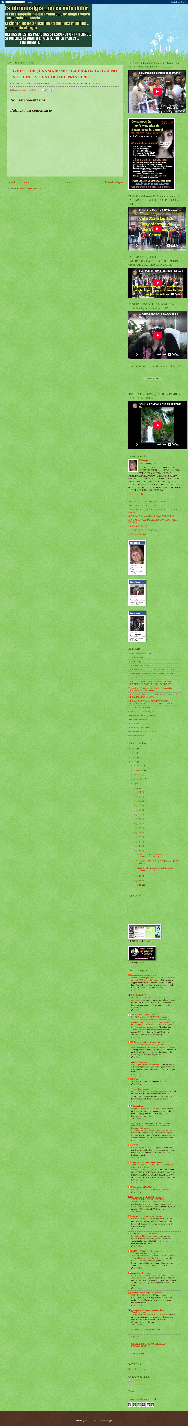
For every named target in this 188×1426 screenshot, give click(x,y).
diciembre (138, 765)
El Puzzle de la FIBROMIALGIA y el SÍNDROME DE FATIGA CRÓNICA (148, 1198)
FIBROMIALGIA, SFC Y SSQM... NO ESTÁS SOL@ (151, 669)
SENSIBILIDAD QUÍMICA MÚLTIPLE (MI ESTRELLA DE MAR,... (154, 510)
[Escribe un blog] (46, 90)
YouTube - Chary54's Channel (144, 1233)
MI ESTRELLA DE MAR (143, 1014)
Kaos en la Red (137, 1353)
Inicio (68, 182)
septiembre (139, 779)
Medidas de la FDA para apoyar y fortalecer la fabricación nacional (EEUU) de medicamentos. (153, 978)
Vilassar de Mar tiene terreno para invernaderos (149, 1314)
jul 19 (138, 841)
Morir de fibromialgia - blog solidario (147, 1292)
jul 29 (138, 800)
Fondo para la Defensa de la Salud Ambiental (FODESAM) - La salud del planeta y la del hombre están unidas (150, 1125)
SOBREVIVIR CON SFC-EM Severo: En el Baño (150, 1201)
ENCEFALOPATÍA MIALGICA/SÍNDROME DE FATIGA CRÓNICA (153, 521)
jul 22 (138, 828)
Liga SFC (135, 1336)
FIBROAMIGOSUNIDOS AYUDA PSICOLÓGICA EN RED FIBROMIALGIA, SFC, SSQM (154, 695)
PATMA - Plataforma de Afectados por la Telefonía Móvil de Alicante (149, 1252)
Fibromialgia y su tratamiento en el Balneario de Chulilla (151, 673)
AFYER (134, 1145)
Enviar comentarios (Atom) (30, 188)
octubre (137, 774)
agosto (137, 783)
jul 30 (138, 796)
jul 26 (138, 809)
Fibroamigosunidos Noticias (143, 1187)
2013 (134, 748)
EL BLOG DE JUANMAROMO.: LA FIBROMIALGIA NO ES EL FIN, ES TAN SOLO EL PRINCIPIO (63, 74)
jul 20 (138, 836)
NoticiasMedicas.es (136, 1369)
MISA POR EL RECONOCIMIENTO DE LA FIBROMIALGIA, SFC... (155, 869)
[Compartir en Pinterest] (54, 90)
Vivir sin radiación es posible (140, 653)
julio (136, 788)
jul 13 (138, 880)
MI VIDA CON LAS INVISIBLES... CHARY (147, 501)
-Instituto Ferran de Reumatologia (142, 731)
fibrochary (132, 677)
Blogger (109, 1420)
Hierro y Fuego (134, 661)
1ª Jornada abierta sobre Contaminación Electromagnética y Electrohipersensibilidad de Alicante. (153, 1256)
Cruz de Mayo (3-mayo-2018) (142, 1147)
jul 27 (138, 805)
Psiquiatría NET (138, 994)
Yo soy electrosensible (140, 1088)
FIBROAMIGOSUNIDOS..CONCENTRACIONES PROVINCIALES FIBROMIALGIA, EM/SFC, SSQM (150, 682)
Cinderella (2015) (138, 1218)
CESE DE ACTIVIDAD (140, 1295)
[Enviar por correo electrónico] (43, 90)
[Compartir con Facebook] (51, 90)
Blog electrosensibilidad (138, 719)
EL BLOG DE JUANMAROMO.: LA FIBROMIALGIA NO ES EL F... (151, 855)
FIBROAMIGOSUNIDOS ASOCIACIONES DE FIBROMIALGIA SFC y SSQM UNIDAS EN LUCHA (151, 702)
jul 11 (138, 884)
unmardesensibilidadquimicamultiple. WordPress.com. (147, 1311)
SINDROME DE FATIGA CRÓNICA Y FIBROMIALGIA (149, 1344)
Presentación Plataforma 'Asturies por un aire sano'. (151, 1189)
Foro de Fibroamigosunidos (139, 665)
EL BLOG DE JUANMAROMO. (145, 1329)
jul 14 (138, 875)
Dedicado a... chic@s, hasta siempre (145, 1236)
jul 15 (138, 850)
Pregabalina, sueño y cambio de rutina (146, 1108)
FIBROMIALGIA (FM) (138, 526)
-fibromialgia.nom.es (136, 735)
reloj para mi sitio (141, 1384)
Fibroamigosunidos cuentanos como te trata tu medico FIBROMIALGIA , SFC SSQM (150, 689)
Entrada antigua (114, 182)
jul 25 (138, 814)
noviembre (138, 770)
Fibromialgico (137, 1106)
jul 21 (138, 832)
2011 (134, 757)
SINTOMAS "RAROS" (138, 534)
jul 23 (138, 823)
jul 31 (138, 791)
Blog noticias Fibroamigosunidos (141, 715)
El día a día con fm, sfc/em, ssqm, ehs (147, 1042)
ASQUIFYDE (134, 723)
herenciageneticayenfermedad (144, 975)
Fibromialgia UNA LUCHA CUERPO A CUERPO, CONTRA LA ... (157, 862)
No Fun (134, 1079)
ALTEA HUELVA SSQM (139, 727)
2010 (134, 761)
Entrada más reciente (19, 182)
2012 (134, 752)
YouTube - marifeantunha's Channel (147, 1162)
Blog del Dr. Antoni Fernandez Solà (146, 1216)
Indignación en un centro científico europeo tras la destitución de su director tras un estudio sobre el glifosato (153, 1045)
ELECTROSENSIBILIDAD (140, 707)
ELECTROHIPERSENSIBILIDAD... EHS (146, 530)
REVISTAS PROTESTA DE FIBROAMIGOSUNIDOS (151, 515)
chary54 (145, 460)
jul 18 (138, 845)
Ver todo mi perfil (135, 493)
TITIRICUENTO (135, 657)
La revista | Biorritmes (141, 1272)
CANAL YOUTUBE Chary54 (140, 711)
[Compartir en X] (48, 90)
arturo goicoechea (139, 1061)
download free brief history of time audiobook (149, 1091)
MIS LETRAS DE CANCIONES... (143, 505)
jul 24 (138, 819)
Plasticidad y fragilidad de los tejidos (145, 1064)
